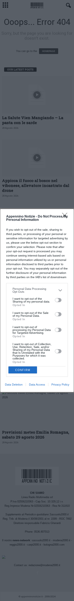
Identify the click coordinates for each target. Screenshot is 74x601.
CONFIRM (22, 370)
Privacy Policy (60, 384)
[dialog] (37, 300)
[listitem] (37, 290)
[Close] (66, 217)
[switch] (58, 300)
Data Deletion (14, 384)
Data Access (37, 384)
